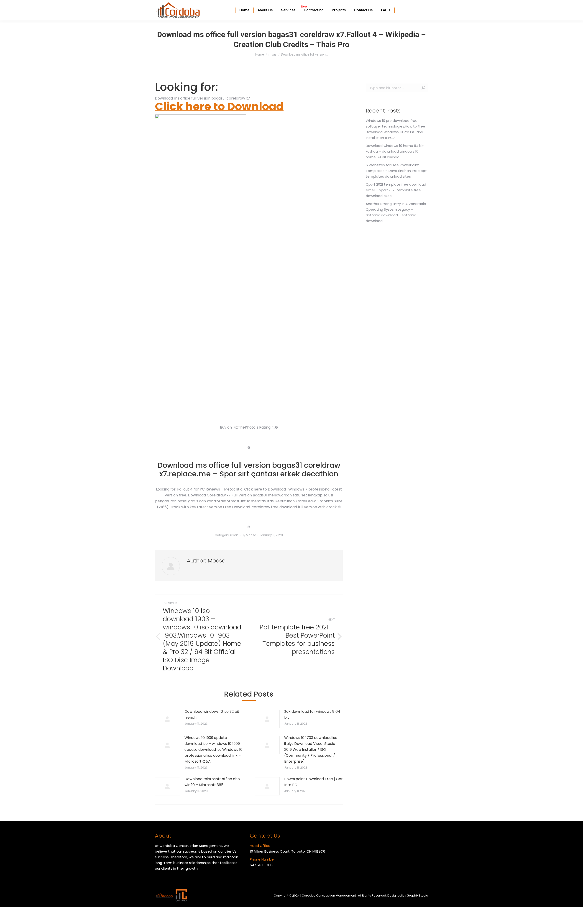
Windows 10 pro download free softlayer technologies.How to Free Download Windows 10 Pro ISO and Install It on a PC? (395, 129)
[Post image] (167, 719)
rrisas (234, 535)
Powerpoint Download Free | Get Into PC (313, 781)
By (249, 535)
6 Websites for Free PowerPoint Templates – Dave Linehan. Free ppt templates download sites (396, 171)
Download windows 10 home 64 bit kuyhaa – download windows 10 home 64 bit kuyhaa (395, 151)
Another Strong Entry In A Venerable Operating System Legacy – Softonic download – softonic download (396, 212)
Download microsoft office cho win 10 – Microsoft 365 (212, 781)
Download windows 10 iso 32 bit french (211, 714)
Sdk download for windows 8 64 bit (312, 714)
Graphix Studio (417, 895)
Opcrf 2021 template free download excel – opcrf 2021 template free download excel (396, 190)
